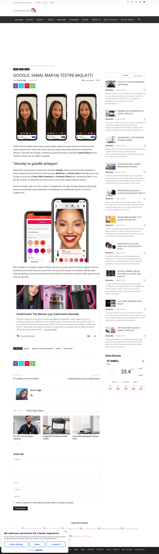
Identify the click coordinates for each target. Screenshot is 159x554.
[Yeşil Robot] (70, 528)
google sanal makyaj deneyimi (42, 348)
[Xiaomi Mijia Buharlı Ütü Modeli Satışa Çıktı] (111, 219)
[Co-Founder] (129, 528)
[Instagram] (132, 2)
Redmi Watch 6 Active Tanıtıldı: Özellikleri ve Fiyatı (129, 246)
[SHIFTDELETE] (32, 528)
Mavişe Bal (109, 90)
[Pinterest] (27, 85)
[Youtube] (144, 2)
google (26, 348)
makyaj (58, 348)
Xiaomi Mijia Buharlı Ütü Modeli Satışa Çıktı (129, 218)
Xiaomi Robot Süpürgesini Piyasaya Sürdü (130, 138)
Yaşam (27, 69)
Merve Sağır (22, 80)
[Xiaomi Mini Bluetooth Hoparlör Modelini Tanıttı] (111, 192)
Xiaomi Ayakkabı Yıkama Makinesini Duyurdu (128, 165)
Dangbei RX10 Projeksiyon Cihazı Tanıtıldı (130, 112)
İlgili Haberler (18, 411)
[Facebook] (128, 2)
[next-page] (18, 443)
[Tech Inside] (88, 528)
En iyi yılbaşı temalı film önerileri (26, 379)
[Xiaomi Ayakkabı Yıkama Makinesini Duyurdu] (111, 166)
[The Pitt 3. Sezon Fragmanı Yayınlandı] (26, 425)
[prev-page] (14, 443)
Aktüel (24, 66)
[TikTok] (136, 2)
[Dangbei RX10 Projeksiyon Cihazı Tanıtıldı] (56, 425)
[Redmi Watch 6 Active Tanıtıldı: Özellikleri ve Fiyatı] (111, 245)
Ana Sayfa (16, 66)
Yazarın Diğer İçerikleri (35, 411)
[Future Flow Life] (80, 535)
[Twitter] (140, 2)
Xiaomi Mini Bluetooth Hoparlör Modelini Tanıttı (131, 191)
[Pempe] (79, 10)
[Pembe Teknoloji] (108, 528)
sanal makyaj (67, 348)
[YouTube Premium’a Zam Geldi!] (111, 303)
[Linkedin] (32, 395)
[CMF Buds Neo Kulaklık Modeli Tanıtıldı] (111, 329)
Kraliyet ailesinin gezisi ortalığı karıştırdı (84, 379)
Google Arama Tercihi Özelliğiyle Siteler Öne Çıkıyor (129, 274)
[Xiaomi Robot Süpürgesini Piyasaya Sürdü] (86, 425)
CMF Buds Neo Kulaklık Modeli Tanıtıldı (128, 329)
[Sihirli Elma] (52, 528)
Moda (21, 69)
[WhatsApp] (32, 85)
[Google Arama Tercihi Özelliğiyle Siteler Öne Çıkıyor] (111, 273)
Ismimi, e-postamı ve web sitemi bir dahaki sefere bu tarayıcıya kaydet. (45, 503)
